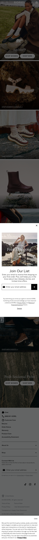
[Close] (36, 225)
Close (35, 518)
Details (19, 308)
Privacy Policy (21, 302)
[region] (19, 528)
